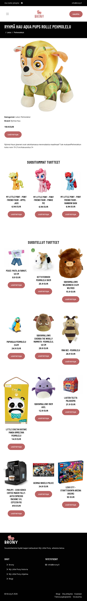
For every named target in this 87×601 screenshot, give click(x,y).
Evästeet (78, 594)
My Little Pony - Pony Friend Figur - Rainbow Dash (71, 199)
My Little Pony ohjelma (18, 574)
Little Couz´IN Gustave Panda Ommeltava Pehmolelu (16, 432)
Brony (11, 564)
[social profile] (22, 3)
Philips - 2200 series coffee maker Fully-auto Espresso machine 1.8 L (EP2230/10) (16, 496)
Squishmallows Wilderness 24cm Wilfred (71, 284)
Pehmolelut (19, 32)
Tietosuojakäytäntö (62, 597)
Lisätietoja (13, 134)
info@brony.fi (77, 3)
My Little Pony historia (18, 569)
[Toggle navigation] (7, 14)
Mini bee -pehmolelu (71, 350)
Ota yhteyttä (67, 594)
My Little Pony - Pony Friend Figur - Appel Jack (16, 199)
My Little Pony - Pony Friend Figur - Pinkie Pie (43, 200)
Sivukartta (77, 597)
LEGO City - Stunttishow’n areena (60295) (70, 490)
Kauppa (76, 14)
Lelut (9, 32)
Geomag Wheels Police (43, 483)
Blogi (11, 578)
